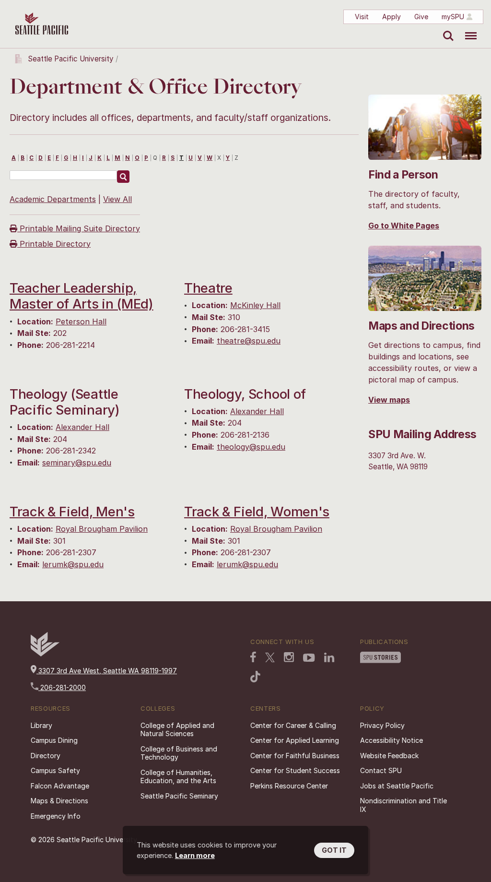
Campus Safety (55, 770)
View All (117, 199)
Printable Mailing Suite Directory (78, 228)
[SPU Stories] (380, 658)
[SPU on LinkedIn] (329, 658)
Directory (45, 755)
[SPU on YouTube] (309, 659)
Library (41, 725)
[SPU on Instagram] (289, 658)
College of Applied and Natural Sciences (177, 729)
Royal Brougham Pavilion (102, 529)
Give (421, 16)
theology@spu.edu (251, 447)
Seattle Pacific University (71, 58)
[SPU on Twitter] (270, 658)
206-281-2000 (62, 687)
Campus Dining (54, 740)
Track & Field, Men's (72, 511)
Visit (362, 16)
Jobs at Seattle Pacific (396, 786)
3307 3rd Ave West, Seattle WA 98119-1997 (106, 671)
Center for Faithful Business (294, 755)
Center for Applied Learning (294, 740)
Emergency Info (56, 816)
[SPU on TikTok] (255, 677)
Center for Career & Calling (293, 725)
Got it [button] (334, 850)
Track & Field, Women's (256, 511)
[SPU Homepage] (45, 654)
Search (446, 29)
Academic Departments (53, 199)
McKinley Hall (255, 305)
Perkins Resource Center (289, 786)
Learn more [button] (195, 855)
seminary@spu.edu (76, 462)
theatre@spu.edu (249, 341)
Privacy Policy (382, 725)
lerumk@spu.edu (73, 564)
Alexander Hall (82, 427)
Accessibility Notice (391, 740)
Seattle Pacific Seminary (179, 796)
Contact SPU (381, 770)
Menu (467, 29)
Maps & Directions (59, 801)
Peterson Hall (81, 321)
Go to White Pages (403, 225)
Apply (391, 16)
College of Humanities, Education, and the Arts (178, 776)
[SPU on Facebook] (253, 658)
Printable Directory (54, 244)
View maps (389, 400)
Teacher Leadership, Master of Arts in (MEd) (81, 296)
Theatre (208, 288)
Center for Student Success (295, 770)
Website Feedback (389, 755)
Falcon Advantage (60, 786)
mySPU (453, 16)
